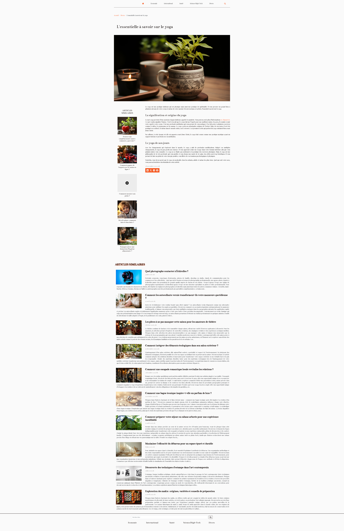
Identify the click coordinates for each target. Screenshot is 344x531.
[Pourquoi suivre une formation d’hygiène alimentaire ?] (127, 236)
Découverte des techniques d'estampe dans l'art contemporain (177, 467)
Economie (154, 3)
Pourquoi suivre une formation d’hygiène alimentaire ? (127, 249)
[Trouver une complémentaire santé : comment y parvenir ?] (127, 126)
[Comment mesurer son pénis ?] (127, 183)
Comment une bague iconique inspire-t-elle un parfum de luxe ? (178, 393)
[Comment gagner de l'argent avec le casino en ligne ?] (127, 154)
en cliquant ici (225, 120)
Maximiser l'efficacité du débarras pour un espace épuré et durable (179, 443)
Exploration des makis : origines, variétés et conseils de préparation (180, 491)
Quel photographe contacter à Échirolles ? (166, 271)
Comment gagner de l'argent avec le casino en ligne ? (127, 167)
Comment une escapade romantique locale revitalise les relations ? (179, 369)
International (168, 3)
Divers (211, 3)
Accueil (116, 15)
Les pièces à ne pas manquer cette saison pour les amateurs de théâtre (180, 321)
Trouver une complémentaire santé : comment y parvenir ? (127, 139)
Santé (181, 3)
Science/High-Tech (196, 3)
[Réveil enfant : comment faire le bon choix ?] (127, 209)
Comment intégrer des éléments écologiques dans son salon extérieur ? (181, 345)
